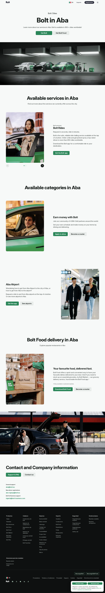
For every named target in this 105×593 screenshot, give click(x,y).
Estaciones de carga (10, 564)
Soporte (79, 2)
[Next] (42, 165)
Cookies (72, 578)
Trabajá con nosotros (42, 528)
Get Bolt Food (61, 33)
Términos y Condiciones (48, 578)
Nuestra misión (10, 561)
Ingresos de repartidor (26, 532)
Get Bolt (44, 33)
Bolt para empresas (8, 536)
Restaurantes (59, 532)
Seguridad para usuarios (76, 519)
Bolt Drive (8, 527)
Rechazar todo (95, 583)
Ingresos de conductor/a (26, 523)
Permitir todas (80, 583)
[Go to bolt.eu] (8, 2)
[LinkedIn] (24, 581)
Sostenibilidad (43, 531)
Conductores (59, 521)
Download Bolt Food (63, 389)
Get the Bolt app (61, 153)
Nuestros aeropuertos (92, 522)
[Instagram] (20, 581)
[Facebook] (12, 581)
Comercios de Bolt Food (28, 536)
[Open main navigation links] (97, 2)
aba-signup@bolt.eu (13, 493)
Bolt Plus (8, 540)
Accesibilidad (42, 537)
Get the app (12, 304)
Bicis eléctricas (10, 524)
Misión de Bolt (43, 521)
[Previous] (7, 165)
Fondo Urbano (43, 540)
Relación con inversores (42, 543)
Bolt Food (8, 530)
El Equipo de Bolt (27, 540)
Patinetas (8, 521)
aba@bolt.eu (10, 487)
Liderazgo (42, 524)
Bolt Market (9, 532)
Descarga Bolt (79, 573)
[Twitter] (16, 581)
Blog (40, 547)
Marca (41, 552)
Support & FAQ (13, 475)
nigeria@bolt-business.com (15, 498)
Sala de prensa (43, 549)
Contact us (29, 475)
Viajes (7, 519)
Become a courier (78, 234)
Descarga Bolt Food (92, 573)
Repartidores (59, 527)
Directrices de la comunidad (91, 578)
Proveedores (36, 578)
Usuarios (58, 519)
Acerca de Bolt (43, 519)
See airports (27, 304)
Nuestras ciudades (94, 519)
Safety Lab (75, 531)
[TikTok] (28, 581)
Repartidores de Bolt (27, 528)
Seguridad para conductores (76, 523)
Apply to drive (60, 234)
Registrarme (89, 2)
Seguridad (79, 578)
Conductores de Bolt (27, 519)
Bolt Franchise (26, 543)
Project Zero (42, 534)
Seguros (66, 578)
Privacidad (59, 578)
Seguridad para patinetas (76, 528)
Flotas (57, 530)
